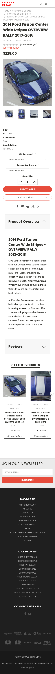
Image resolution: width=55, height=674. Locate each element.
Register (33, 536)
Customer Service (27, 524)
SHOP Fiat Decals (27, 565)
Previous (4, 394)
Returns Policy (27, 516)
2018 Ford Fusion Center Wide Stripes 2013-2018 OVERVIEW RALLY (14, 417)
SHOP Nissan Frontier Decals (28, 592)
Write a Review (11, 47)
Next (52, 394)
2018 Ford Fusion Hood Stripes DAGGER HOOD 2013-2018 (40, 417)
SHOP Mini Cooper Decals (28, 588)
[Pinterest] (38, 206)
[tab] (27, 346)
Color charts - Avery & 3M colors (27, 532)
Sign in (21, 536)
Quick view (14, 430)
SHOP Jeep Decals (27, 580)
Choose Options (14, 436)
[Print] (27, 206)
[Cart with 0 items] (45, 3)
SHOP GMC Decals (27, 573)
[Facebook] (17, 206)
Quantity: (27, 176)
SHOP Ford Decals (27, 569)
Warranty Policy (27, 520)
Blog (27, 528)
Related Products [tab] (25, 365)
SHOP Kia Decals (27, 584)
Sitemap (27, 540)
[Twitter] (33, 206)
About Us (27, 509)
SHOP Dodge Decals (27, 561)
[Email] (22, 206)
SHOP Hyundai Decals (27, 577)
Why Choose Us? (27, 505)
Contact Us (27, 512)
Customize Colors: (27, 165)
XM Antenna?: (27, 154)
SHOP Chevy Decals (27, 557)
